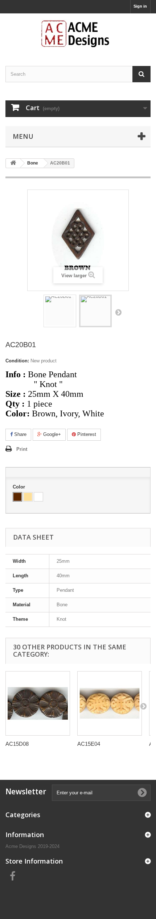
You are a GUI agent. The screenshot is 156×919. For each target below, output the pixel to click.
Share (19, 434)
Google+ (51, 434)
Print (21, 449)
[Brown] (17, 497)
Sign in (140, 6)
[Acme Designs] (78, 33)
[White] (38, 497)
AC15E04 (88, 744)
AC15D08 (17, 744)
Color (19, 487)
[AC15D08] (37, 703)
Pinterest (86, 434)
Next (118, 312)
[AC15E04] (109, 703)
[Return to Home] (13, 163)
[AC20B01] (60, 311)
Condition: (17, 360)
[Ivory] (28, 497)
